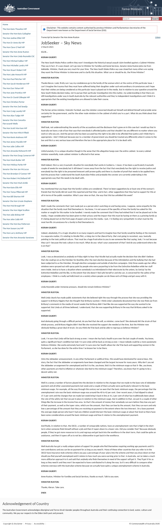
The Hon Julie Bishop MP (13, 215)
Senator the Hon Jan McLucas (16, 169)
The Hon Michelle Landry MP (15, 66)
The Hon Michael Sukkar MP (15, 61)
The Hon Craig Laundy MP (14, 111)
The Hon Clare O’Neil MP (14, 47)
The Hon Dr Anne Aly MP (14, 43)
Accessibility (39, 524)
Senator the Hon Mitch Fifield (16, 133)
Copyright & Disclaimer (12, 524)
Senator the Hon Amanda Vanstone (18, 238)
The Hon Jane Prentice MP (14, 93)
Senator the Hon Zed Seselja (15, 107)
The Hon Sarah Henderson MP (16, 84)
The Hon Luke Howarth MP (15, 75)
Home (5, 25)
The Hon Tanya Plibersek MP (15, 192)
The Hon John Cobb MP (13, 220)
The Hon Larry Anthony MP (15, 233)
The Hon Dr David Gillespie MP (16, 98)
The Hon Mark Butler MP (14, 160)
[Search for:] (137, 19)
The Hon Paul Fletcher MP (14, 79)
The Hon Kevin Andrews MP (15, 137)
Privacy (28, 524)
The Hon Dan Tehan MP (13, 88)
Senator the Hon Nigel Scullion (16, 210)
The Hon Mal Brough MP (14, 206)
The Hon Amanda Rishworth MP (17, 151)
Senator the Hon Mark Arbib (15, 183)
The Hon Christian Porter (14, 102)
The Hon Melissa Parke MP (14, 165)
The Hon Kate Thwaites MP (15, 29)
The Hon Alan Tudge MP (13, 116)
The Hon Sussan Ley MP (13, 229)
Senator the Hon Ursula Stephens (17, 201)
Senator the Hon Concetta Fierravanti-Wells (14, 122)
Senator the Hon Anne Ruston (16, 52)
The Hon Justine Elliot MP (14, 38)
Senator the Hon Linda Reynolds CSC (18, 56)
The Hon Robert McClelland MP (17, 178)
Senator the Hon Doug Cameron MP (18, 156)
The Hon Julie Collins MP (13, 147)
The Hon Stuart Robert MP (14, 70)
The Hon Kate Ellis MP (12, 188)
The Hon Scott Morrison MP (15, 128)
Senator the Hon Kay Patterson (16, 224)
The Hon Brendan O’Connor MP (17, 174)
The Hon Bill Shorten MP (13, 197)
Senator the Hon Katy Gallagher (17, 34)
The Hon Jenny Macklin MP (14, 142)
